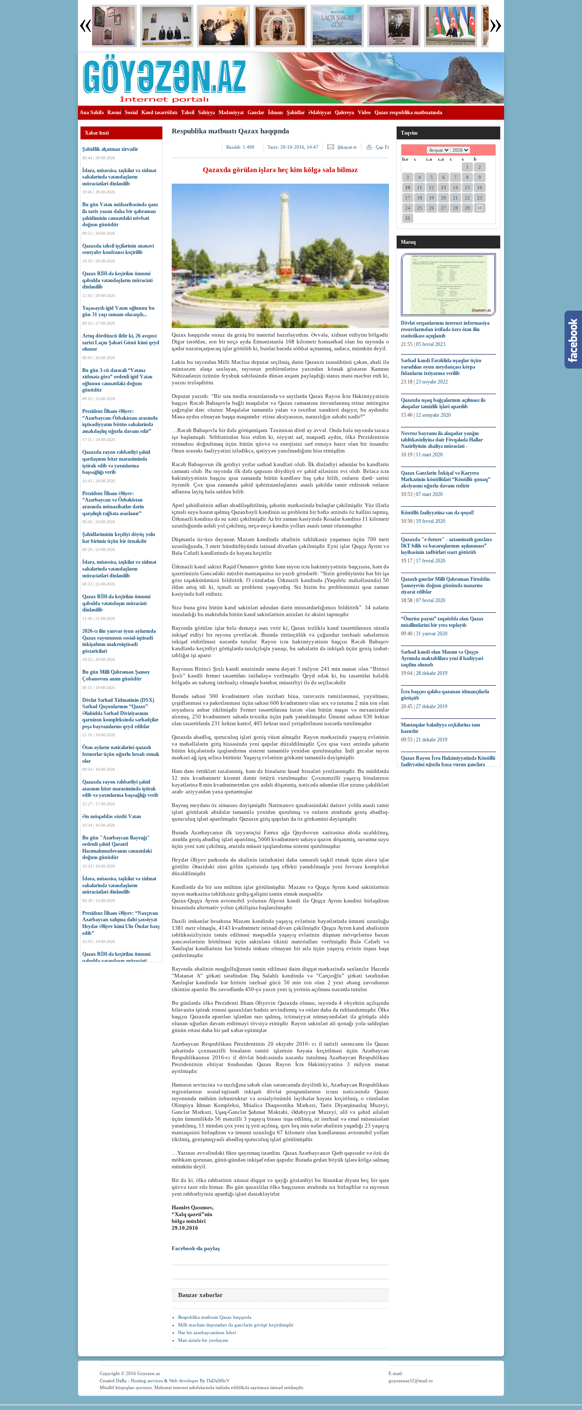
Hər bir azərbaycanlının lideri (207, 1332)
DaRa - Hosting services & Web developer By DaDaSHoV (173, 1380)
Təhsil (187, 112)
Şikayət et (347, 147)
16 (479, 187)
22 (467, 197)
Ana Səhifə (92, 112)
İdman (275, 112)
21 (455, 197)
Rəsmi (114, 112)
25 (419, 207)
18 (419, 197)
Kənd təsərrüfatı (159, 112)
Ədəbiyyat (319, 112)
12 (431, 187)
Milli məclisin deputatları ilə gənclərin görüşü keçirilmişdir (236, 1324)
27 (443, 207)
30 (479, 207)
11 (419, 187)
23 (479, 197)
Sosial (131, 112)
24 (407, 207)
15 (467, 187)
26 (431, 207)
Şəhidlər (296, 112)
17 (407, 197)
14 (455, 187)
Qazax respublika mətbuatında (408, 112)
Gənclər (256, 112)
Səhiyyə (206, 112)
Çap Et (382, 147)
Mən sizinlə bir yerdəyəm (203, 1340)
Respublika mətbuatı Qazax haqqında (214, 1317)
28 (455, 207)
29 (467, 207)
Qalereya (344, 112)
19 (431, 197)
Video (364, 112)
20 (443, 197)
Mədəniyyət (231, 112)
